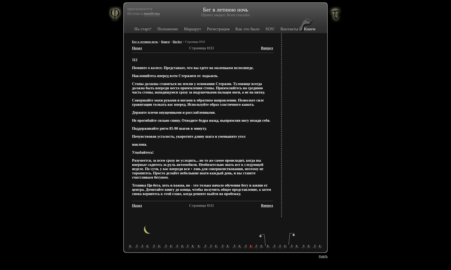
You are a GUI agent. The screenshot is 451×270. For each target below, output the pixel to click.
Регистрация (218, 29)
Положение (167, 29)
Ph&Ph (323, 256)
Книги (309, 29)
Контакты (289, 29)
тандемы (152, 13)
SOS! (270, 29)
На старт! (143, 29)
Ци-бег (177, 41)
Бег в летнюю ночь (145, 41)
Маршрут (192, 29)
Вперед (267, 48)
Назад (137, 48)
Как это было (247, 29)
